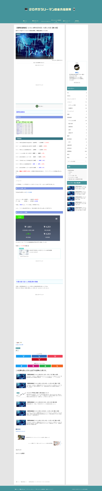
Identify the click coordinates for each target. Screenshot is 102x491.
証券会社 (77, 148)
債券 (77, 114)
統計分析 (77, 123)
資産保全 (77, 126)
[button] (86, 161)
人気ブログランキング (20, 431)
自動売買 (77, 145)
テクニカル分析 (77, 120)
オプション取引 (77, 105)
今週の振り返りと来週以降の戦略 (75, 179)
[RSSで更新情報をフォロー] (57, 366)
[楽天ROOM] (33, 366)
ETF (17, 350)
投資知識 (77, 117)
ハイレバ (77, 102)
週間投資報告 (71, 170)
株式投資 (77, 139)
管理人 (77, 72)
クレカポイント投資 (73, 177)
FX (77, 92)
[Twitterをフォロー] (21, 366)
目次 (40, 106)
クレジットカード (77, 99)
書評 (77, 136)
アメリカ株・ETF (73, 175)
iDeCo (77, 95)
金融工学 (77, 132)
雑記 (77, 157)
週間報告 (18, 348)
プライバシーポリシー (30, 489)
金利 (77, 129)
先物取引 (77, 108)
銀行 (77, 154)
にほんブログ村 (19, 344)
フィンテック (77, 111)
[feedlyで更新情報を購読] (78, 82)
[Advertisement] (39, 74)
